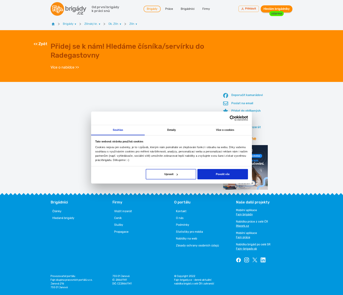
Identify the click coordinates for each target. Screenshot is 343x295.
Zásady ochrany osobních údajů (197, 245)
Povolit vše (223, 174)
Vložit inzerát (123, 211)
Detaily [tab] (171, 129)
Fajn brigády (244, 214)
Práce (169, 9)
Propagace (121, 231)
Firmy (206, 9)
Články (56, 211)
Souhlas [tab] (118, 129)
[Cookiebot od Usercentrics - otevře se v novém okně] (232, 118)
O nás (179, 218)
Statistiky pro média (189, 231)
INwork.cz (242, 226)
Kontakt (181, 211)
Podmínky (182, 224)
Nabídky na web (186, 238)
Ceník (118, 218)
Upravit (168, 174)
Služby (118, 224)
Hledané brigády (63, 218)
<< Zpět (40, 44)
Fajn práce (243, 237)
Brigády (152, 9)
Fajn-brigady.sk (246, 248)
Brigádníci (188, 9)
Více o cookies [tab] (225, 129)
